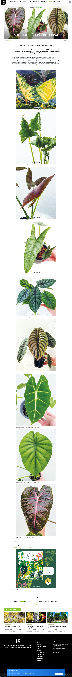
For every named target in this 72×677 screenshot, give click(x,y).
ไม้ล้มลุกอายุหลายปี (54, 601)
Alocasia (23, 601)
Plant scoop (49, 1)
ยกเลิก (51, 674)
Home (5, 40)
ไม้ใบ (36, 603)
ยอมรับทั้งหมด (59, 674)
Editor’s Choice (41, 660)
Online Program (41, 669)
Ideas (30, 1)
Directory (39, 662)
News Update (40, 664)
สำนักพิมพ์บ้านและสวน (56, 1)
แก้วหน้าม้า (47, 601)
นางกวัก (35, 601)
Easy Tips (35, 1)
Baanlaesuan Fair (41, 666)
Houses (11, 1)
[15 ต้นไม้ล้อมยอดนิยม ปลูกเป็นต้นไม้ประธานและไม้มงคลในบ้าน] (57, 617)
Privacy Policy (55, 654)
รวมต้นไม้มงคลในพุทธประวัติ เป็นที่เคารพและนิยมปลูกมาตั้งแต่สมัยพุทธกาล (35, 627)
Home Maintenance (23, 1)
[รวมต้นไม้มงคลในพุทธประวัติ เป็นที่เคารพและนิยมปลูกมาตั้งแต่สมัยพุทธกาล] (36, 617)
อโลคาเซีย (40, 601)
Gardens (16, 1)
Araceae (29, 601)
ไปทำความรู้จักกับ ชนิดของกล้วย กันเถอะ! (13, 626)
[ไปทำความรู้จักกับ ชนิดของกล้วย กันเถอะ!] (14, 617)
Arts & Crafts (40, 658)
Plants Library (41, 1)
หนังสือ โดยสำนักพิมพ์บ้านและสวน (24, 548)
